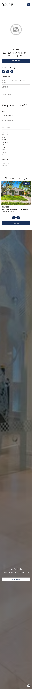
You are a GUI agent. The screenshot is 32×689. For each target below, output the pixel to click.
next (18, 217)
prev (14, 217)
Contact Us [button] (16, 579)
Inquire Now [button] (16, 61)
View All (16, 223)
